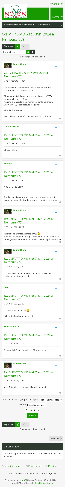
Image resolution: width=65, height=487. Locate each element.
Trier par (22, 404)
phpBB (23, 480)
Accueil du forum (13, 466)
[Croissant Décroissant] (32, 410)
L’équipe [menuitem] (52, 466)
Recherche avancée (32, 52)
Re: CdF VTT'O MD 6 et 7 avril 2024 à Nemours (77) (28, 137)
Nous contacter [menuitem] (36, 466)
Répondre (8, 46)
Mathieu (8, 163)
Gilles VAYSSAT (11, 126)
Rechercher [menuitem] (61, 25)
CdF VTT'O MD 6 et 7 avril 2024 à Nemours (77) (26, 74)
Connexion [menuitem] (57, 3)
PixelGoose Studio (44, 483)
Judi (6, 286)
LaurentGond (20, 64)
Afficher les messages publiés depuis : (21, 399)
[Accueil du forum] (16, 17)
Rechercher (28, 52)
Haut (60, 118)
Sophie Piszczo (11, 326)
